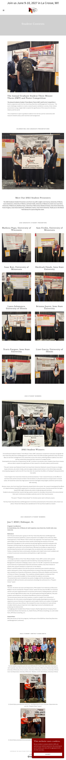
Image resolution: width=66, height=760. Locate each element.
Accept (48, 754)
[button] (3, 10)
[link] (33, 10)
